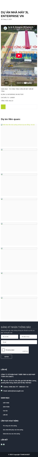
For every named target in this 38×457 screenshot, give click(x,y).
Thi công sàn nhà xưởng (10, 425)
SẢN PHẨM (6, 407)
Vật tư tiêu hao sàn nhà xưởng (11, 433)
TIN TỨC (5, 411)
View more (19, 135)
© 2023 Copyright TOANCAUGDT (19, 454)
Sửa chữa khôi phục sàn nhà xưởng (13, 429)
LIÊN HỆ (5, 415)
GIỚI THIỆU (6, 402)
